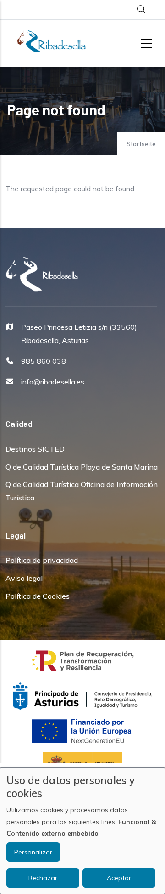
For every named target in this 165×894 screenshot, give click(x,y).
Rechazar (42, 878)
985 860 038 (43, 361)
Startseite (141, 144)
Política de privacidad (42, 560)
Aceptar (119, 878)
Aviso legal (24, 578)
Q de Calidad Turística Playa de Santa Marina (82, 466)
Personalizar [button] (33, 852)
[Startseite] (51, 41)
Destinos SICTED (35, 448)
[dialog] (82, 831)
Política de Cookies (38, 596)
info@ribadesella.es (52, 381)
